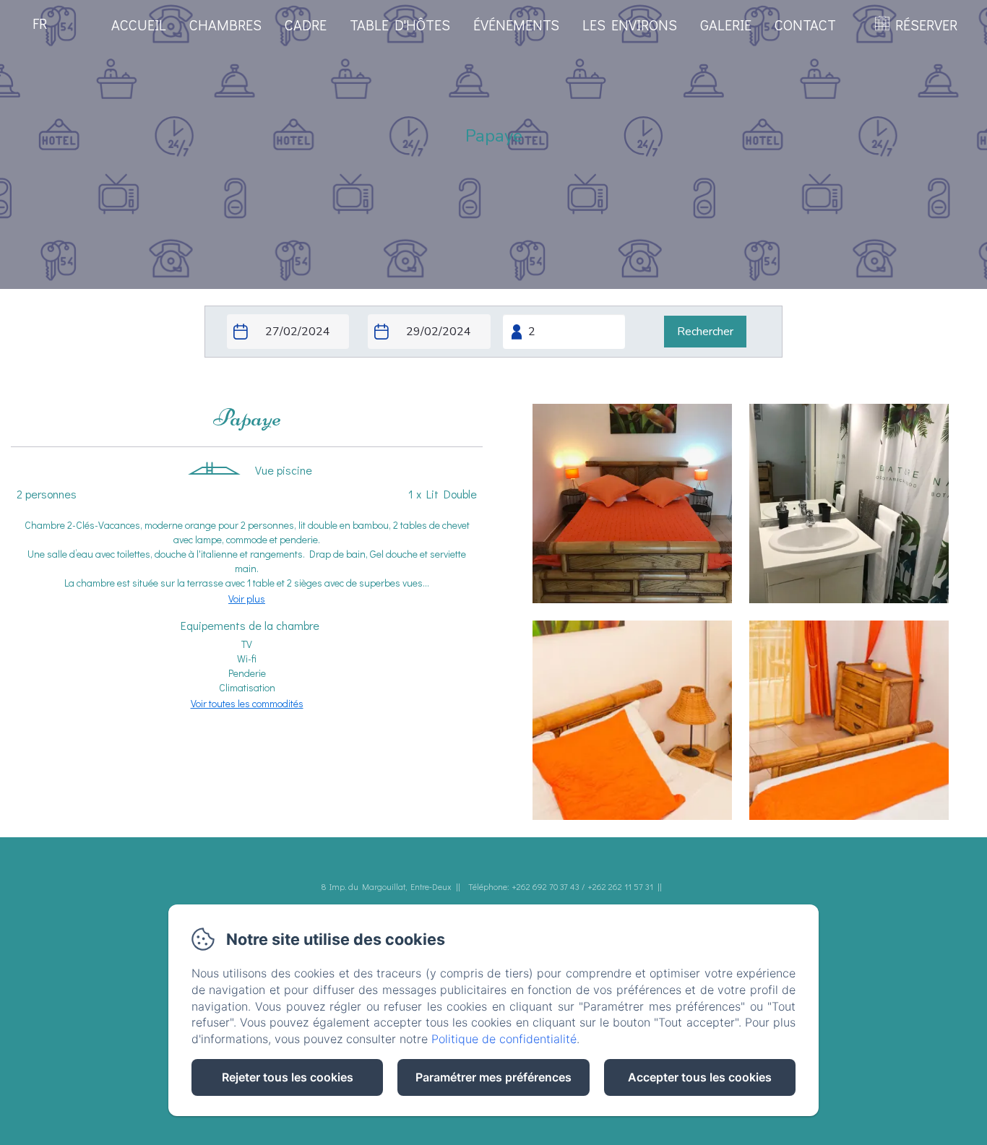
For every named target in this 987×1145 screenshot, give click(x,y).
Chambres (225, 24)
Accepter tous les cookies (700, 1077)
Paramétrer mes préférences (493, 1077)
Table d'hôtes (400, 24)
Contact (805, 24)
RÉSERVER (926, 24)
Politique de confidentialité (504, 1039)
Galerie (725, 24)
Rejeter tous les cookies (287, 1077)
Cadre (306, 24)
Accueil (138, 24)
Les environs (629, 24)
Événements (516, 24)
